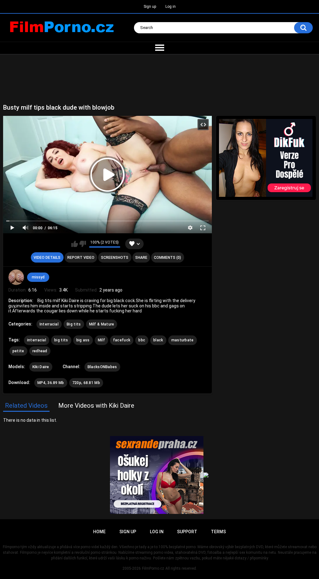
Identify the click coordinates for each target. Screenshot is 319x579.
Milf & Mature (101, 324)
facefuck (121, 340)
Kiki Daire (40, 367)
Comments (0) (167, 257)
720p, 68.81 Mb (86, 383)
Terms (218, 531)
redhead (39, 351)
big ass (83, 340)
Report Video (80, 257)
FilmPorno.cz (153, 568)
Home (99, 531)
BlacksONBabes (102, 367)
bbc (141, 340)
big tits (61, 340)
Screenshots (114, 257)
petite (18, 351)
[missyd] (16, 277)
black (158, 340)
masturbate (182, 340)
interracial (36, 340)
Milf (101, 340)
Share (141, 257)
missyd (38, 277)
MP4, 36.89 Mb (50, 383)
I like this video (74, 244)
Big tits (74, 324)
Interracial (49, 324)
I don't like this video (82, 244)
